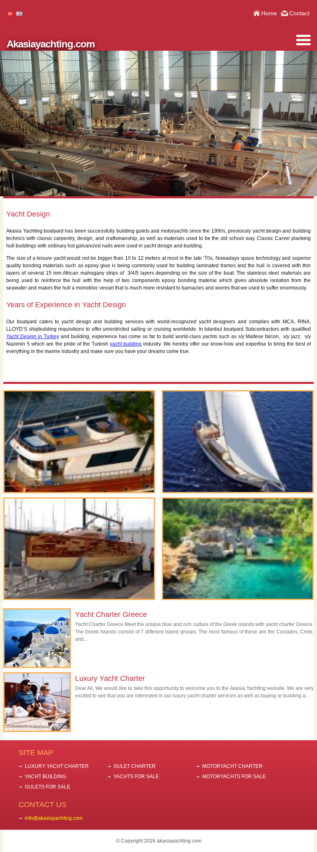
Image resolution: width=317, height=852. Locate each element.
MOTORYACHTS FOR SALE (234, 776)
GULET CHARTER (135, 766)
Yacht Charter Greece (111, 614)
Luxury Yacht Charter (110, 678)
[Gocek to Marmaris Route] (238, 548)
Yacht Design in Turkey (32, 336)
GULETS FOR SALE (47, 787)
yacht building (126, 344)
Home (269, 13)
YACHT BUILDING (45, 776)
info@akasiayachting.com (54, 818)
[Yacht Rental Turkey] (79, 441)
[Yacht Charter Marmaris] (238, 441)
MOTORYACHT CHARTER (232, 766)
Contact (299, 13)
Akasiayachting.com (51, 43)
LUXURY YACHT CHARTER (57, 766)
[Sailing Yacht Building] (79, 548)
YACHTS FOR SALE (136, 776)
